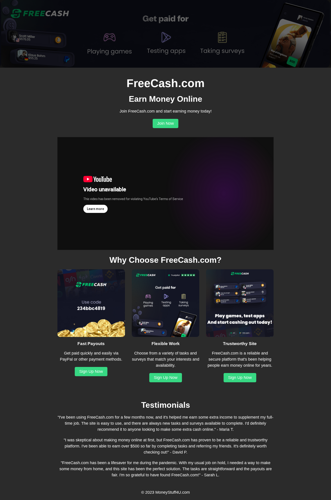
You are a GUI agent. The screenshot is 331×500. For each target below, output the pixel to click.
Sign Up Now (91, 371)
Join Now (165, 123)
